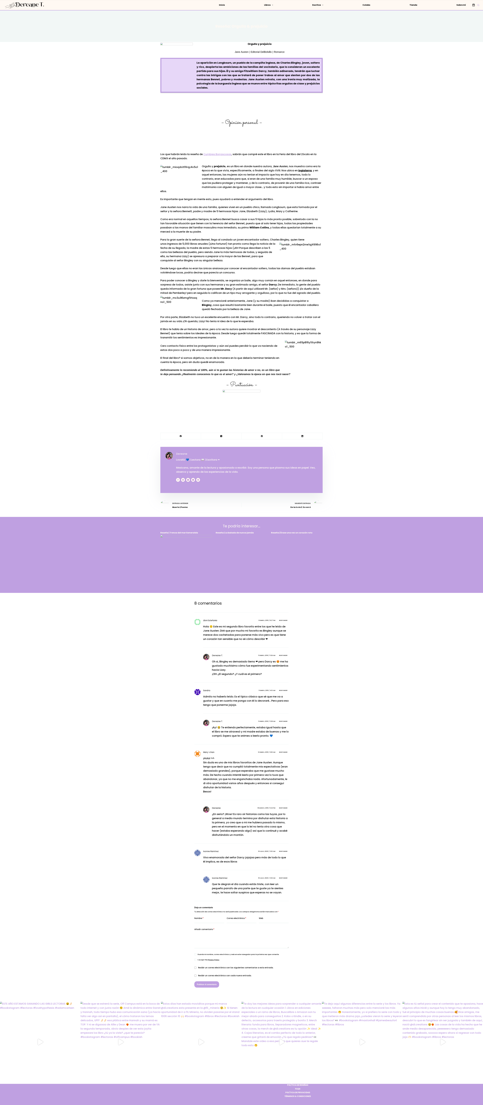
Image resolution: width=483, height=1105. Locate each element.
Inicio (222, 5)
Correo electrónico (236, 918)
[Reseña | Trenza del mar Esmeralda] (186, 561)
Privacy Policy (213, 960)
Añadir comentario (204, 929)
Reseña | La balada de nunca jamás (235, 532)
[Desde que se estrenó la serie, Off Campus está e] (120, 1042)
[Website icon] (183, 480)
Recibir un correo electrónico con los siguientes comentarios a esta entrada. (235, 967)
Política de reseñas (297, 1085)
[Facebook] (180, 436)
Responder (283, 620)
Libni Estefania (210, 620)
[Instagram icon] (193, 480)
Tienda (413, 5)
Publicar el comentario (207, 984)
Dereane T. (217, 655)
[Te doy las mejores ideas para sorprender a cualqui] (282, 1042)
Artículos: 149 (181, 486)
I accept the (208, 960)
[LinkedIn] (302, 436)
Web (261, 918)
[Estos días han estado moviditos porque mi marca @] (201, 1042)
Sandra (206, 690)
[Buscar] (478, 5)
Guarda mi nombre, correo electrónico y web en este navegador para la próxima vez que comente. (238, 954)
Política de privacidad (297, 1092)
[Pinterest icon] (198, 480)
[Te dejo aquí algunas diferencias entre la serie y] (362, 1042)
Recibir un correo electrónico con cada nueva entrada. (224, 975)
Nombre (199, 918)
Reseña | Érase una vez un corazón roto (291, 532)
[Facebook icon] (178, 480)
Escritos (316, 5)
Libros (267, 5)
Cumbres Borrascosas (217, 154)
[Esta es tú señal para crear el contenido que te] (443, 1042)
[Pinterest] (262, 436)
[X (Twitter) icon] (188, 480)
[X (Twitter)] (221, 436)
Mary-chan (208, 752)
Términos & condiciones (297, 1096)
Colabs (366, 5)
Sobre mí (461, 5)
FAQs (297, 1089)
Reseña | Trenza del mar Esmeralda (179, 532)
